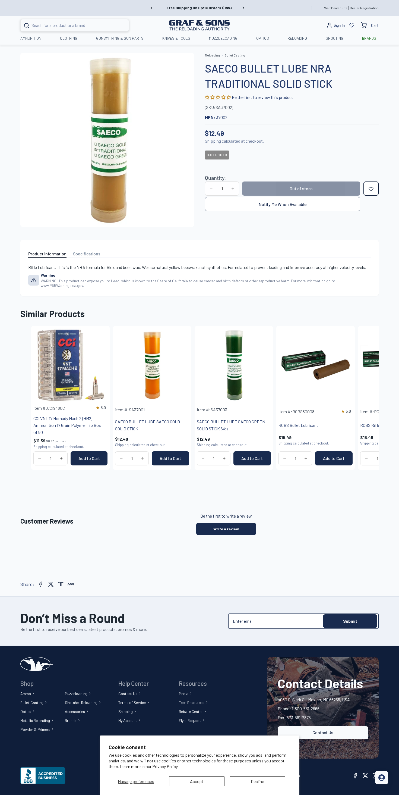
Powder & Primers (35, 729)
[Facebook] (40, 584)
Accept (196, 781)
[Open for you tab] (381, 777)
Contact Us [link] (322, 732)
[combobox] (68, 25)
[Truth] (61, 584)
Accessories (75, 711)
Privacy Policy (165, 766)
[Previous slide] (152, 8)
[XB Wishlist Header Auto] (352, 25)
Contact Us (127, 693)
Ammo (25, 693)
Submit (350, 621)
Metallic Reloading (35, 720)
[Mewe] (71, 584)
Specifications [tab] (86, 253)
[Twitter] (50, 584)
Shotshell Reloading (81, 702)
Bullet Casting (31, 702)
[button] (218, 97)
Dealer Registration (364, 8)
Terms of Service (132, 702)
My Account (127, 720)
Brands (71, 720)
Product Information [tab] (47, 253)
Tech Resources (191, 702)
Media (183, 693)
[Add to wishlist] (371, 189)
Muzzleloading (76, 693)
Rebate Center (191, 711)
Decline (257, 781)
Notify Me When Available (283, 204)
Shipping (125, 711)
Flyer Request (190, 720)
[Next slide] (243, 8)
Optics (25, 711)
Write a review (226, 529)
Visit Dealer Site (335, 8)
